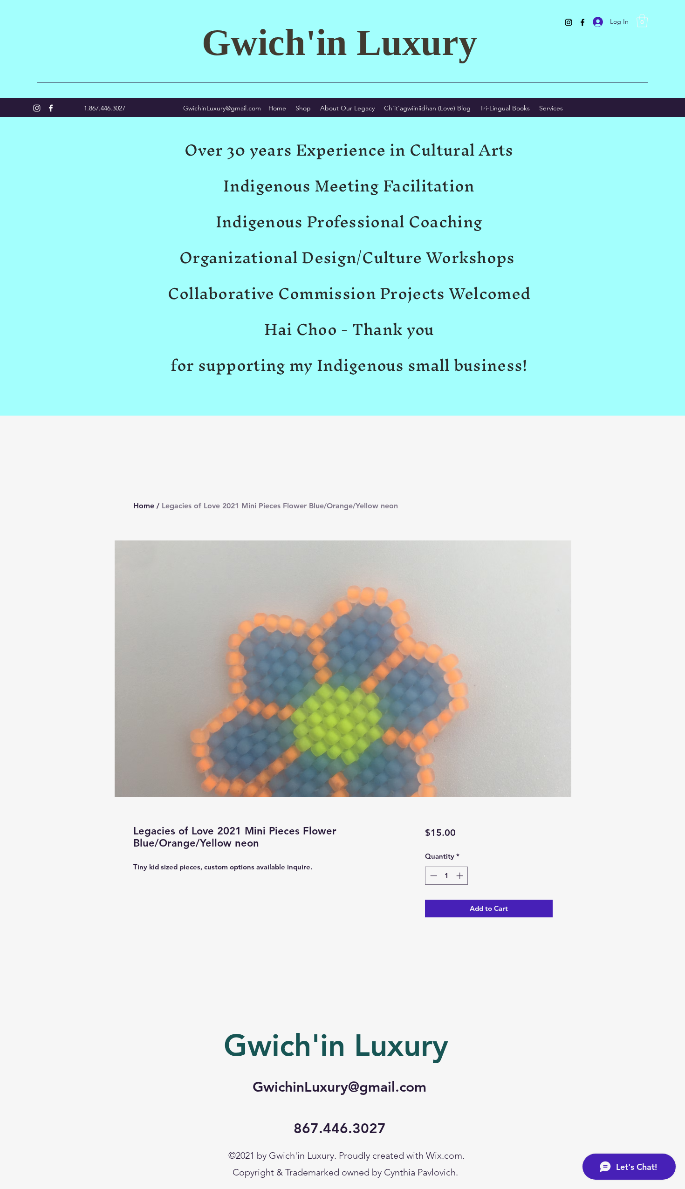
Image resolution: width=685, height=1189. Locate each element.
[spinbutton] (446, 875)
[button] (642, 20)
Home (143, 505)
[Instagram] (568, 22)
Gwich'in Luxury (339, 42)
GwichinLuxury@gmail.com (222, 108)
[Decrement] (432, 875)
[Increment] (460, 875)
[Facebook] (582, 22)
